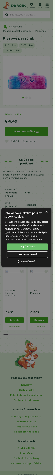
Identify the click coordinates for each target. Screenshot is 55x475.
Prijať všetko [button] (27, 246)
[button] (26, 261)
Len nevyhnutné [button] (27, 254)
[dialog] (26, 237)
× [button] (46, 212)
